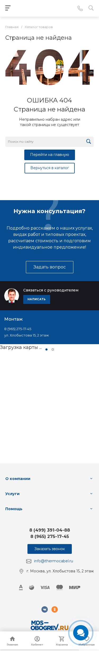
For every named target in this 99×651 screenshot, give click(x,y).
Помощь (13, 508)
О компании (17, 478)
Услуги (12, 493)
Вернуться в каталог (49, 167)
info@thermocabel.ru (53, 561)
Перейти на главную (49, 154)
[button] (46, 349)
